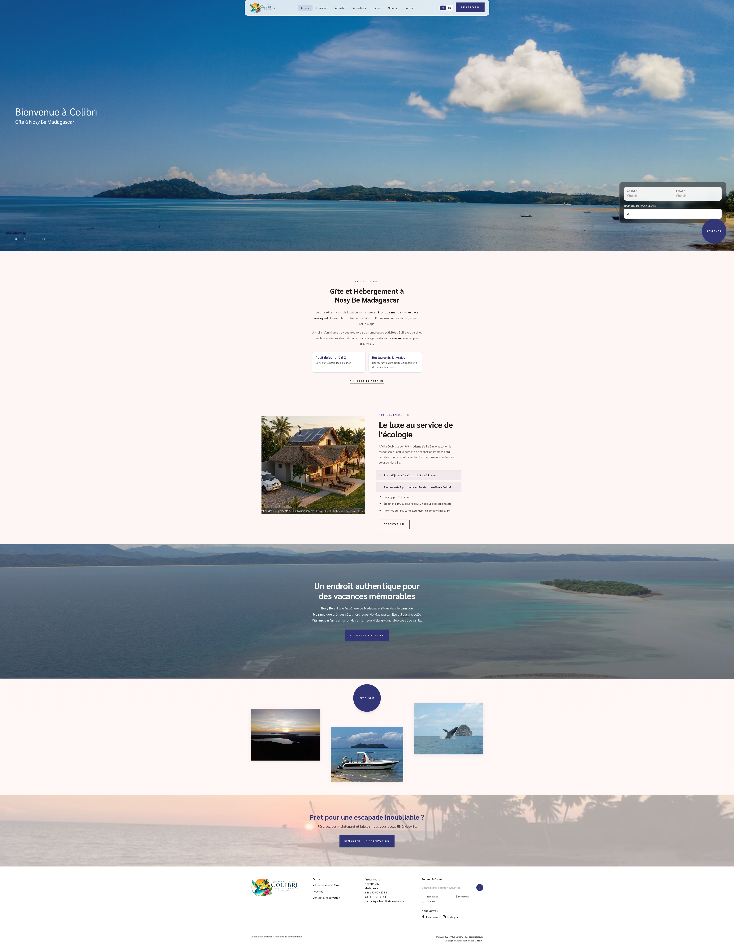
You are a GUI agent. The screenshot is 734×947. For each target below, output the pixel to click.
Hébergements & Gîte (326, 885)
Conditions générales (261, 936)
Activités (340, 8)
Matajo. (479, 940)
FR (443, 7)
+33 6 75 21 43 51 (375, 896)
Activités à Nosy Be (367, 635)
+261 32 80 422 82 (376, 892)
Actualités (359, 8)
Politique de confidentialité (288, 936)
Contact (410, 8)
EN (449, 7)
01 (17, 239)
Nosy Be (393, 8)
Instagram (453, 917)
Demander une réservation (367, 841)
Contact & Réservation (326, 897)
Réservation (394, 524)
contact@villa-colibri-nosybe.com (385, 901)
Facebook (432, 917)
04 (43, 239)
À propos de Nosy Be (367, 380)
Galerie (377, 8)
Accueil (305, 8)
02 (26, 239)
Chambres (322, 8)
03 (35, 239)
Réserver (470, 7)
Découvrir (367, 698)
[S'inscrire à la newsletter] (479, 887)
